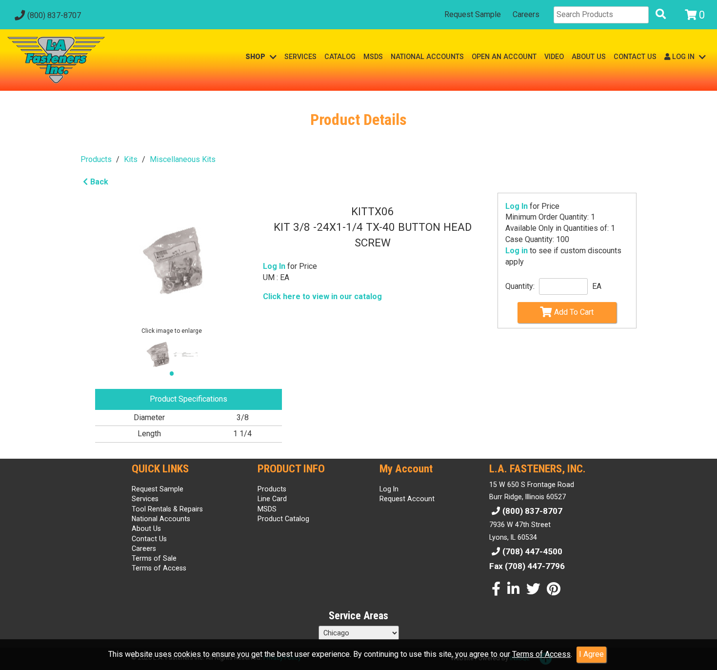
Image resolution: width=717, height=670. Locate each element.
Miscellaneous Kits (183, 159)
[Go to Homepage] (56, 60)
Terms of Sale (154, 558)
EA (596, 286)
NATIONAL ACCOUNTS (427, 57)
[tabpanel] (157, 354)
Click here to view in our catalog (322, 296)
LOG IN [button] (683, 57)
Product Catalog (283, 519)
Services (145, 499)
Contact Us (149, 539)
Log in (516, 250)
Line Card (272, 499)
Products (96, 159)
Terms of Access (541, 654)
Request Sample (472, 14)
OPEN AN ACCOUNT (504, 57)
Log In (516, 206)
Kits (131, 159)
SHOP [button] (256, 57)
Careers (526, 14)
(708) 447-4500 (532, 551)
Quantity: (520, 286)
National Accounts (161, 519)
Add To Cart (574, 312)
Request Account (407, 499)
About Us (146, 528)
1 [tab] (174, 377)
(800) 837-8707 (54, 15)
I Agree (591, 654)
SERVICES (300, 57)
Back (99, 181)
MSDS (373, 57)
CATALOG (340, 57)
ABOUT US (589, 57)
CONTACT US (635, 57)
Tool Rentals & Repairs (167, 509)
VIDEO (554, 57)
